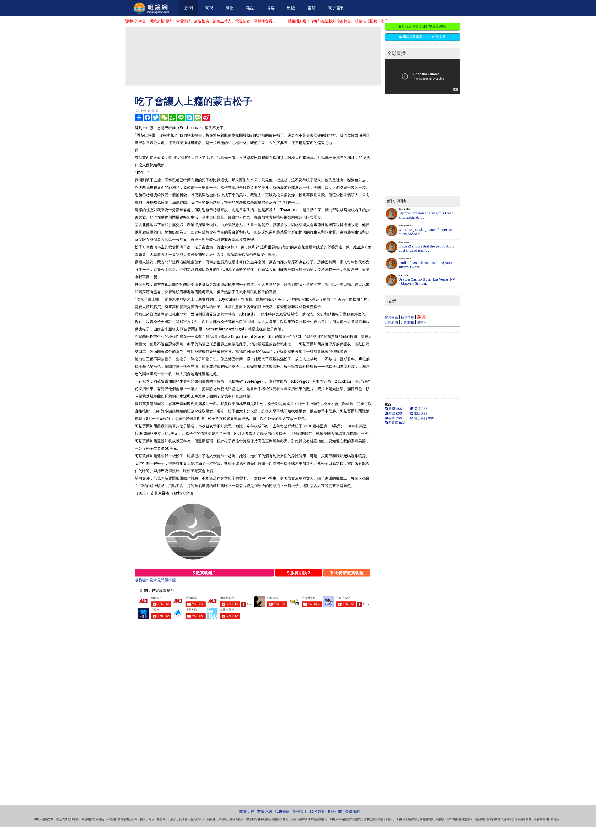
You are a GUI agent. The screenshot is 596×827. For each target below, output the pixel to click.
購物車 (422, 322)
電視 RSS (420, 409)
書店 (311, 8)
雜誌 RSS (395, 413)
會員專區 (391, 317)
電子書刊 (336, 8)
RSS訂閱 (335, 811)
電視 (209, 8)
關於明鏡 (246, 811)
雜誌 (250, 8)
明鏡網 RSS (396, 423)
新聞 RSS (395, 409)
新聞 (188, 8)
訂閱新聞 (391, 322)
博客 (270, 8)
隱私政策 (317, 811)
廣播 (229, 8)
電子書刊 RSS (423, 418)
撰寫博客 (407, 317)
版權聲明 (299, 811)
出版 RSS (420, 413)
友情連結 (264, 811)
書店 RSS (395, 418)
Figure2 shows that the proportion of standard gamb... (426, 248)
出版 (291, 8)
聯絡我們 (352, 811)
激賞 (421, 316)
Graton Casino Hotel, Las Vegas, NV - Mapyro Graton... (426, 281)
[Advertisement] (253, 56)
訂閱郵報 (407, 322)
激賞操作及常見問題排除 (155, 580)
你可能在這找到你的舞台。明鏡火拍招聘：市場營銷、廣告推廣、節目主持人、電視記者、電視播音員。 (134, 21)
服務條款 (282, 811)
